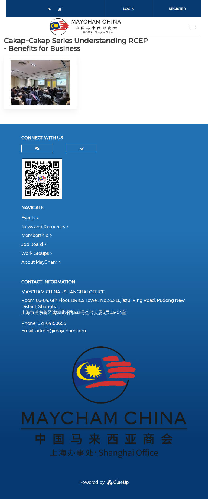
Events (28, 217)
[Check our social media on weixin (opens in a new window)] (50, 9)
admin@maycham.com (60, 330)
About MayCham (39, 262)
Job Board (32, 244)
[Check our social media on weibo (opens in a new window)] (61, 10)
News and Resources (43, 226)
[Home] (85, 26)
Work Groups (35, 253)
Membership (34, 235)
